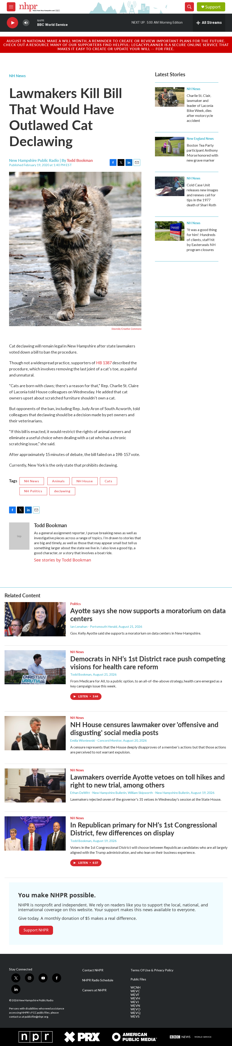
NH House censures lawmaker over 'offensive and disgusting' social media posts (144, 728)
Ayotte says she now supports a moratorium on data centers (148, 614)
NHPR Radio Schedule (97, 980)
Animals (58, 481)
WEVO (135, 1009)
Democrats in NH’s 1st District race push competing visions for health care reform (147, 662)
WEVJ (134, 1002)
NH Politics (33, 491)
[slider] (33, 22)
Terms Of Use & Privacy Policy (151, 970)
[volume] (26, 23)
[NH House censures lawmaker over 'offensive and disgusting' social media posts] (35, 733)
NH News (17, 75)
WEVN (135, 1005)
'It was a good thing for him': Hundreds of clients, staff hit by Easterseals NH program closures (202, 239)
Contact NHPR (92, 970)
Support (213, 7)
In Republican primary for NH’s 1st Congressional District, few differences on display (143, 828)
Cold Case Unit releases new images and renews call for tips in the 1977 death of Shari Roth (202, 195)
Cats (108, 481)
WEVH (135, 998)
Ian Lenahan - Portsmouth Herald (93, 626)
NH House (85, 481)
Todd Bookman (80, 160)
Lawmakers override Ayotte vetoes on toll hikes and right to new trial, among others (147, 781)
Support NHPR (36, 930)
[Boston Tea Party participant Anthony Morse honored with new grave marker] (169, 146)
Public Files (138, 979)
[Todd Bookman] (19, 536)
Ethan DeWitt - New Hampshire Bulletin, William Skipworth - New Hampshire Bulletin (129, 793)
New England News (200, 138)
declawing (62, 491)
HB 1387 (104, 362)
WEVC (135, 991)
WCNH (135, 987)
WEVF (134, 995)
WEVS (135, 1016)
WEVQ (135, 1013)
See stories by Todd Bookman (62, 560)
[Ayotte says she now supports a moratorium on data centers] (35, 619)
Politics (75, 603)
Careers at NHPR (94, 990)
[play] (12, 22)
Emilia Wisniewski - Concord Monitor (96, 740)
